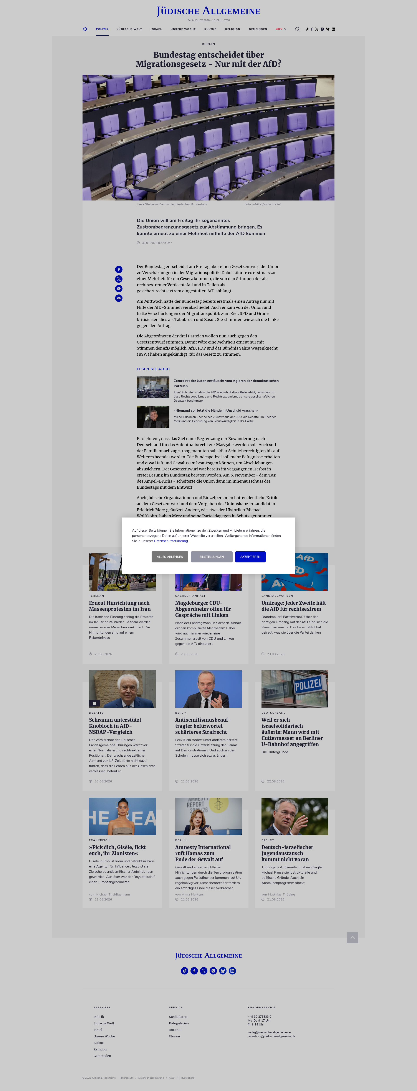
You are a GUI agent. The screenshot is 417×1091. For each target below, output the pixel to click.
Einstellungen (212, 557)
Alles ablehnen (170, 557)
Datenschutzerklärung (171, 541)
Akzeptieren (250, 557)
